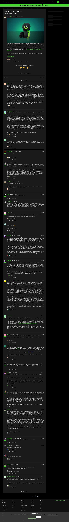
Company (32, 500)
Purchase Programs (5, 507)
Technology (13, 502)
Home (4, 8)
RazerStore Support (24, 505)
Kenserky (8, 409)
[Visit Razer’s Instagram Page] (41, 504)
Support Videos (23, 510)
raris (8, 83)
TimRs (8, 334)
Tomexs (8, 223)
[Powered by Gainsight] (34, 496)
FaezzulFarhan (9, 181)
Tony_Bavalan (9, 345)
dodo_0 (8, 454)
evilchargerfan (9, 201)
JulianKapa (9, 445)
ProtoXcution (9, 315)
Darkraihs (8, 391)
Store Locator (4, 505)
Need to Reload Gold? (33, 323)
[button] (64, 2)
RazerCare (22, 507)
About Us (32, 502)
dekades (8, 16)
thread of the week (10, 56)
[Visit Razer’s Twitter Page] (41, 507)
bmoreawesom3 (9, 111)
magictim (8, 163)
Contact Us (32, 508)
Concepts (13, 505)
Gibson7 (8, 363)
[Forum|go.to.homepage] (8, 2)
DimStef (8, 212)
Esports (13, 507)
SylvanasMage (9, 438)
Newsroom (32, 505)
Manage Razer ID (23, 508)
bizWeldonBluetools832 (11, 476)
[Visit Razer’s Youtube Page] (41, 509)
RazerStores (4, 502)
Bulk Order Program (5, 508)
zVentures (32, 507)
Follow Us (41, 500)
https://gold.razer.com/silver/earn (33, 49)
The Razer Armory (17, 8)
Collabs (13, 508)
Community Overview (9, 8)
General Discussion (24, 8)
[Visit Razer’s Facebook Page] (41, 502)
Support (22, 500)
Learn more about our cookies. (53, 514)
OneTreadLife (9, 151)
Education (3, 510)
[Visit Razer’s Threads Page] (41, 505)
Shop (3, 500)
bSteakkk (8, 139)
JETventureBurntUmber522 (11, 280)
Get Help (22, 502)
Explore (13, 500)
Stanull (8, 194)
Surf (7, 372)
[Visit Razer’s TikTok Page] (41, 510)
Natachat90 (9, 235)
